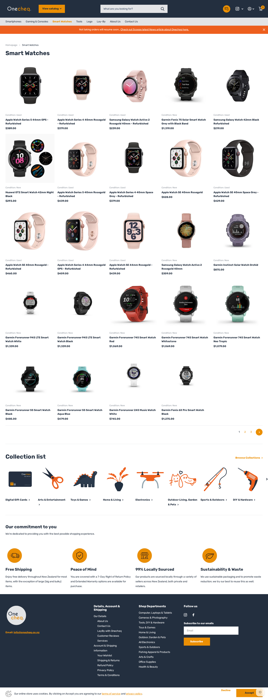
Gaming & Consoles (37, 21)
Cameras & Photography (153, 617)
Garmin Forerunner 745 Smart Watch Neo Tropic (236, 339)
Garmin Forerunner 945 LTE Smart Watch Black (79, 339)
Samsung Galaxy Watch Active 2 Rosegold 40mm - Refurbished (129, 121)
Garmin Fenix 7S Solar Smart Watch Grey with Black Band (184, 121)
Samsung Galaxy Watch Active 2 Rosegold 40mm (182, 266)
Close (264, 30)
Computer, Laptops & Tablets (155, 612)
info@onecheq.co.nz (27, 632)
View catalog (50, 8)
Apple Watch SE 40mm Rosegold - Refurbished (26, 266)
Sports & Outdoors (149, 647)
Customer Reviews (108, 635)
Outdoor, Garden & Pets (152, 637)
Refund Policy (105, 665)
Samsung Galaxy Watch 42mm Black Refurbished (236, 121)
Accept (249, 692)
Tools (79, 21)
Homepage (11, 45)
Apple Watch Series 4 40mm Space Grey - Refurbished (131, 194)
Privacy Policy (105, 670)
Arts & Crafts (146, 657)
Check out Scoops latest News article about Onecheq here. (155, 29)
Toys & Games (147, 627)
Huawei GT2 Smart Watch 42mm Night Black (29, 194)
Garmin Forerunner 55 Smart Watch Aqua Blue (79, 412)
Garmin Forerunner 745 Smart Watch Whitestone (185, 339)
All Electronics (147, 642)
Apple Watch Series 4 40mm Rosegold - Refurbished (81, 121)
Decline (225, 690)
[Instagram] (185, 615)
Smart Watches (62, 21)
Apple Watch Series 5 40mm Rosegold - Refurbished (81, 194)
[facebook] (193, 614)
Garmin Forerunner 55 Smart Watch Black (27, 412)
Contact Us (131, 21)
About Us (115, 21)
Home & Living (147, 632)
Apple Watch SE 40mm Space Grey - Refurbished (236, 194)
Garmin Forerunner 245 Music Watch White (132, 412)
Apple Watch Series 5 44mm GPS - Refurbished (26, 121)
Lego (89, 21)
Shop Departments (152, 606)
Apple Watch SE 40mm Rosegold (182, 192)
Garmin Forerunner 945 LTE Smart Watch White (27, 339)
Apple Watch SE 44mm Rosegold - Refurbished (130, 266)
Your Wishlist (104, 655)
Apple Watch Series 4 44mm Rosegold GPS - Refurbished (81, 266)
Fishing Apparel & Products (154, 652)
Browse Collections (248, 457)
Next (259, 432)
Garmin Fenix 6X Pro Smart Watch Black (183, 412)
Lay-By (101, 21)
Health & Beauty (148, 666)
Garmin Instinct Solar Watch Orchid (235, 265)
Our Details (100, 616)
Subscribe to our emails (199, 623)
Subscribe (196, 641)
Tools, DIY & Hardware (151, 622)
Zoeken (163, 9)
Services (102, 640)
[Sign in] (251, 9)
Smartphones (13, 21)
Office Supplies (147, 661)
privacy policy (134, 693)
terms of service (111, 693)
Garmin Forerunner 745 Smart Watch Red (132, 339)
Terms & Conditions (108, 675)
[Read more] (239, 9)
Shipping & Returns (108, 660)
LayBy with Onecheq (109, 631)
